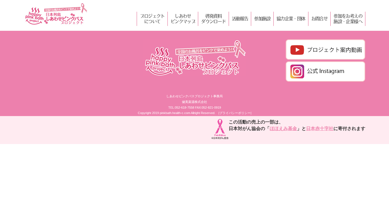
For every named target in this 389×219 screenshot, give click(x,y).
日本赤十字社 (319, 128)
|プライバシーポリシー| (234, 113)
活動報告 (240, 18)
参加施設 (262, 18)
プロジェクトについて (152, 19)
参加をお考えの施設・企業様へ (347, 19)
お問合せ (319, 18)
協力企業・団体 (291, 18)
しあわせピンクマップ (183, 19)
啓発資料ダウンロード (213, 19)
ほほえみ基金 (283, 128)
